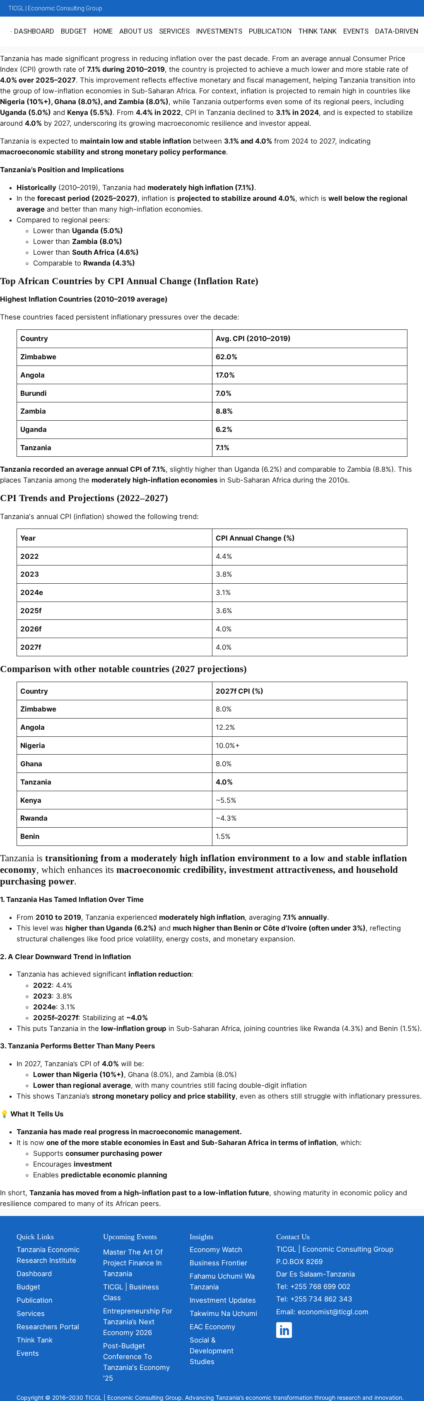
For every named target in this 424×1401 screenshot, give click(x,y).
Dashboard (34, 31)
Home (103, 31)
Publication (270, 31)
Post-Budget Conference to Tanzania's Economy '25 (136, 1362)
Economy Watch (216, 1249)
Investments (219, 31)
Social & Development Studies (212, 1351)
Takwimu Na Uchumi (223, 1313)
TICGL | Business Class (131, 1292)
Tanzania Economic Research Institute (48, 1255)
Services (174, 31)
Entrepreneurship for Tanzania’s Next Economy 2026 (137, 1322)
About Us (135, 31)
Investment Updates (223, 1300)
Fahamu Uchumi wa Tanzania (222, 1281)
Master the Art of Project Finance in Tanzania (133, 1263)
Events (356, 31)
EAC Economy (212, 1327)
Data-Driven (396, 31)
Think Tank (317, 31)
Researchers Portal (48, 1327)
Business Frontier (218, 1263)
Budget (74, 31)
